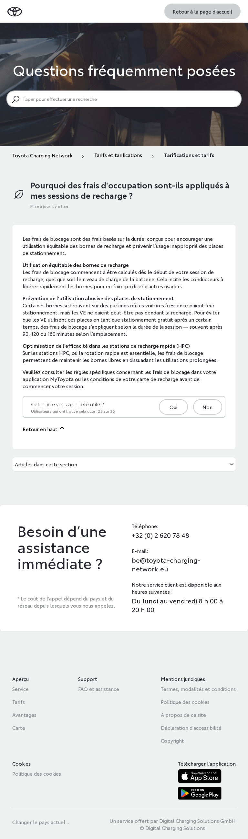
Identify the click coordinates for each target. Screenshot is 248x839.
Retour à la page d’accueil (202, 11)
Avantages (24, 714)
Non (207, 406)
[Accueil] (14, 11)
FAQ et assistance (98, 688)
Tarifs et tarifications (118, 154)
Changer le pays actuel (39, 822)
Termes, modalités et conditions (198, 688)
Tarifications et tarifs (189, 154)
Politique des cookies (185, 701)
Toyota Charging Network (42, 155)
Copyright (172, 740)
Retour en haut (41, 428)
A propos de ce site (183, 714)
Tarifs (18, 701)
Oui (173, 406)
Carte (18, 727)
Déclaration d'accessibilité (191, 727)
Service (20, 688)
